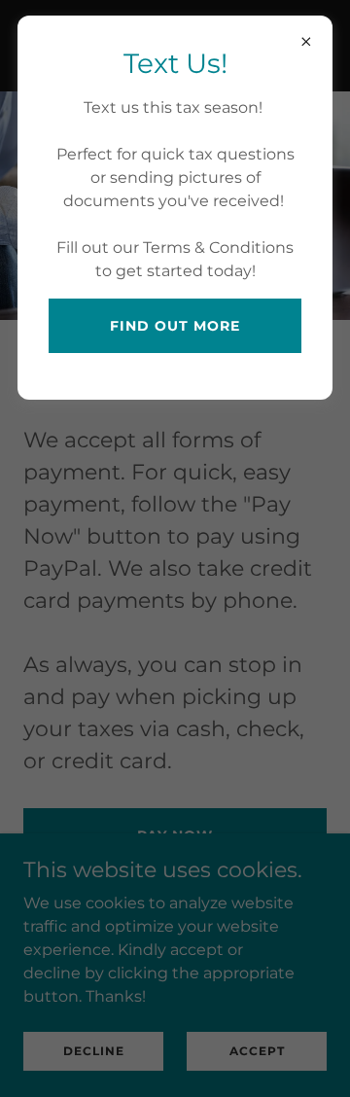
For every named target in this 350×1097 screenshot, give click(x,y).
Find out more (175, 326)
